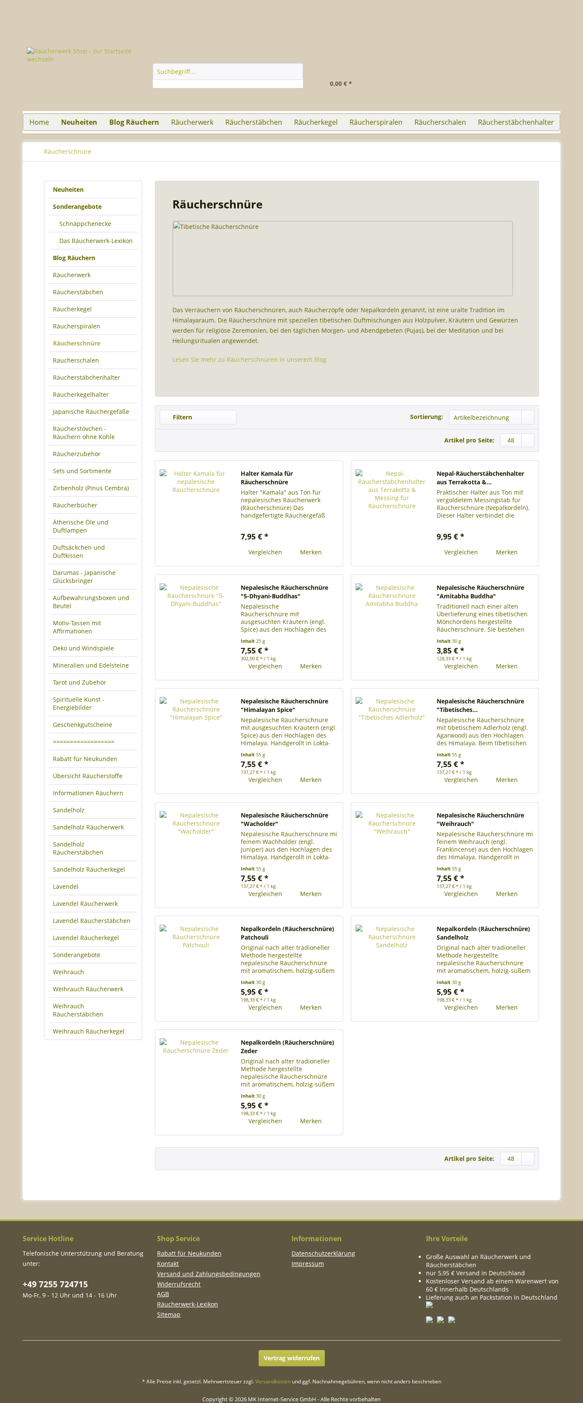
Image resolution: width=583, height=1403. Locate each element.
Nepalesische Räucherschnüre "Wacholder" (284, 819)
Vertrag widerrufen (292, 1358)
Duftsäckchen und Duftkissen (79, 551)
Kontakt (168, 1263)
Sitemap (169, 1314)
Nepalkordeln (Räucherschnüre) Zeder (287, 1046)
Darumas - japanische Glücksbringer (84, 576)
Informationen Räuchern (88, 793)
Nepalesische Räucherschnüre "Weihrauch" (480, 819)
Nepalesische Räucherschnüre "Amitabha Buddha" (480, 591)
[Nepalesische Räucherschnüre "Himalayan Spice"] (196, 741)
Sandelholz (69, 810)
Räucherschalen (76, 360)
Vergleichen (264, 552)
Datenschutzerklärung (323, 1253)
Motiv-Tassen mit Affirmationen (77, 627)
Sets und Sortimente (82, 471)
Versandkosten (273, 1381)
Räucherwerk (71, 275)
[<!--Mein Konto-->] (418, 79)
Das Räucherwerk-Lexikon (95, 241)
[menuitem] (539, 70)
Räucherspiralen (76, 326)
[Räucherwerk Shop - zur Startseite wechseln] (91, 79)
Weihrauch (68, 972)
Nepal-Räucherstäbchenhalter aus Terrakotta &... (480, 477)
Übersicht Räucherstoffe (87, 776)
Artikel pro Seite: (469, 440)
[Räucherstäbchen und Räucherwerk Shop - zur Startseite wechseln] (291, 4)
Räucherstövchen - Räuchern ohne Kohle (84, 433)
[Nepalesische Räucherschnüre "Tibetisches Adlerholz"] (392, 741)
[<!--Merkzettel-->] (459, 79)
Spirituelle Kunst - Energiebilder (79, 703)
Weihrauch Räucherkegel (89, 1031)
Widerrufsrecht (179, 1284)
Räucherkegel (72, 309)
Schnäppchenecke (84, 224)
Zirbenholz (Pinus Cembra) (91, 488)
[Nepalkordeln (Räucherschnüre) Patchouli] (196, 969)
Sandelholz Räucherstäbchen (78, 848)
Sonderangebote (76, 955)
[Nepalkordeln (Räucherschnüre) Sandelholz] (392, 969)
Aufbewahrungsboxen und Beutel (91, 602)
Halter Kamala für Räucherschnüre (267, 477)
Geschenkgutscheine (82, 725)
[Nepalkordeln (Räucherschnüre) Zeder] (196, 1082)
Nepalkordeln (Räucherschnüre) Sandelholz (483, 933)
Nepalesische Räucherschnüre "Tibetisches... (480, 705)
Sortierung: (426, 417)
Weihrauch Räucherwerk (88, 989)
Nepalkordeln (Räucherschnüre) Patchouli (287, 933)
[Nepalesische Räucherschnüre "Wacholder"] (196, 855)
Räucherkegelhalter (81, 394)
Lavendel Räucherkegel (86, 938)
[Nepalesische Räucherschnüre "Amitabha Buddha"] (392, 627)
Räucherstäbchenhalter (86, 377)
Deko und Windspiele (83, 648)
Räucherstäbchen (78, 292)
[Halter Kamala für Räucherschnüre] (196, 513)
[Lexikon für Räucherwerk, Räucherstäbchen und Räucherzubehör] (511, 4)
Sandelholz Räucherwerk (88, 827)
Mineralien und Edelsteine (91, 665)
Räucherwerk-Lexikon (187, 1304)
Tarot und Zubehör (79, 682)
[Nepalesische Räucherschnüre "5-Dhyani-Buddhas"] (196, 627)
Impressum (308, 1263)
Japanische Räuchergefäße (91, 411)
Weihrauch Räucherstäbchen (78, 1010)
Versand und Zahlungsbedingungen (208, 1274)
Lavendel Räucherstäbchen (92, 921)
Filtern (181, 417)
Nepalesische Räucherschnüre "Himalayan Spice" (284, 705)
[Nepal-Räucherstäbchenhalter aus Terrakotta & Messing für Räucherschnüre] (392, 513)
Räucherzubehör (77, 454)
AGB (163, 1294)
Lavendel (66, 886)
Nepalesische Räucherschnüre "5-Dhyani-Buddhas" (284, 591)
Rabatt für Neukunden (85, 759)
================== (83, 742)
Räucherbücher (75, 505)
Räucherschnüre (76, 343)
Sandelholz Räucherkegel (89, 869)
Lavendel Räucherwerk (85, 903)
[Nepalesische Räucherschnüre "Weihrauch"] (392, 855)
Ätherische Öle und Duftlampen (80, 526)
